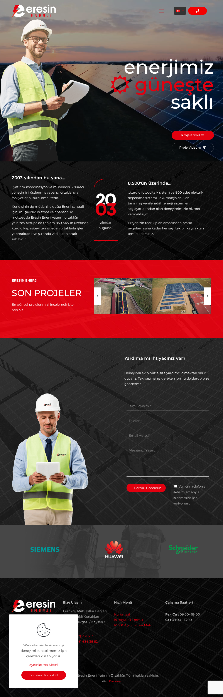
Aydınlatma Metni (43, 665)
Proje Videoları (192, 147)
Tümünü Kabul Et (43, 675)
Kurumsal (122, 614)
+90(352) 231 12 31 (80, 636)
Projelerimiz (191, 135)
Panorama (115, 681)
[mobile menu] (161, 11)
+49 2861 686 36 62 (82, 641)
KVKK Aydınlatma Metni (133, 625)
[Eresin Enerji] (34, 11)
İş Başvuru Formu (128, 620)
